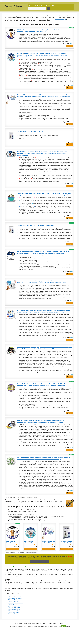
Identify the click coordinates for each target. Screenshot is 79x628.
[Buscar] (48, 8)
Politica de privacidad (38, 5)
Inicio (30, 5)
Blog (53, 5)
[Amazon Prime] (71, 43)
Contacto (48, 5)
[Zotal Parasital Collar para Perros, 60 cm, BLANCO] (11, 136)
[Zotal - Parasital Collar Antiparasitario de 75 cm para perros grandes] (11, 229)
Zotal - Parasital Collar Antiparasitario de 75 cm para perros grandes (35, 225)
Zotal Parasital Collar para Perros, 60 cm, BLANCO (30, 131)
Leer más (68, 626)
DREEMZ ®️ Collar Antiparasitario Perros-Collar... (29, 542)
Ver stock (70, 46)
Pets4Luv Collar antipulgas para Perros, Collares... (48, 542)
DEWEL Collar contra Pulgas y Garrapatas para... (12, 542)
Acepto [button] (63, 626)
